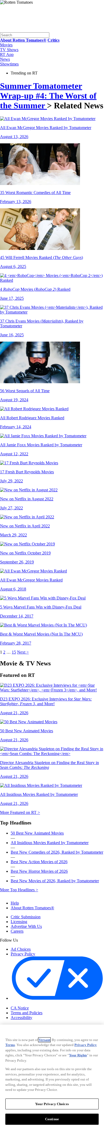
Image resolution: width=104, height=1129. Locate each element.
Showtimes (9, 64)
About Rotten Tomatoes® (32, 908)
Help (15, 903)
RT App (7, 54)
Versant (44, 1040)
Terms (10, 1045)
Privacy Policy (23, 954)
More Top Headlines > (19, 890)
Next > (23, 652)
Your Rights (78, 1055)
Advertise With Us (26, 926)
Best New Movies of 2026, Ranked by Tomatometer (55, 881)
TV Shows (9, 49)
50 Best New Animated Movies (37, 833)
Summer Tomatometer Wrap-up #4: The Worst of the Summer (48, 95)
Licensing (19, 921)
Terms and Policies (26, 1013)
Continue (52, 1119)
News (5, 59)
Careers (17, 931)
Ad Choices (21, 949)
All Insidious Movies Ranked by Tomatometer (50, 842)
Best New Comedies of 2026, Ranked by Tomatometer (57, 852)
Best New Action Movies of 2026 (39, 861)
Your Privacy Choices (33, 1003)
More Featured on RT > (20, 812)
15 (14, 652)
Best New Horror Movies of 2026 (39, 871)
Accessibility (21, 1017)
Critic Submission (26, 917)
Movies (6, 45)
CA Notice (20, 1008)
